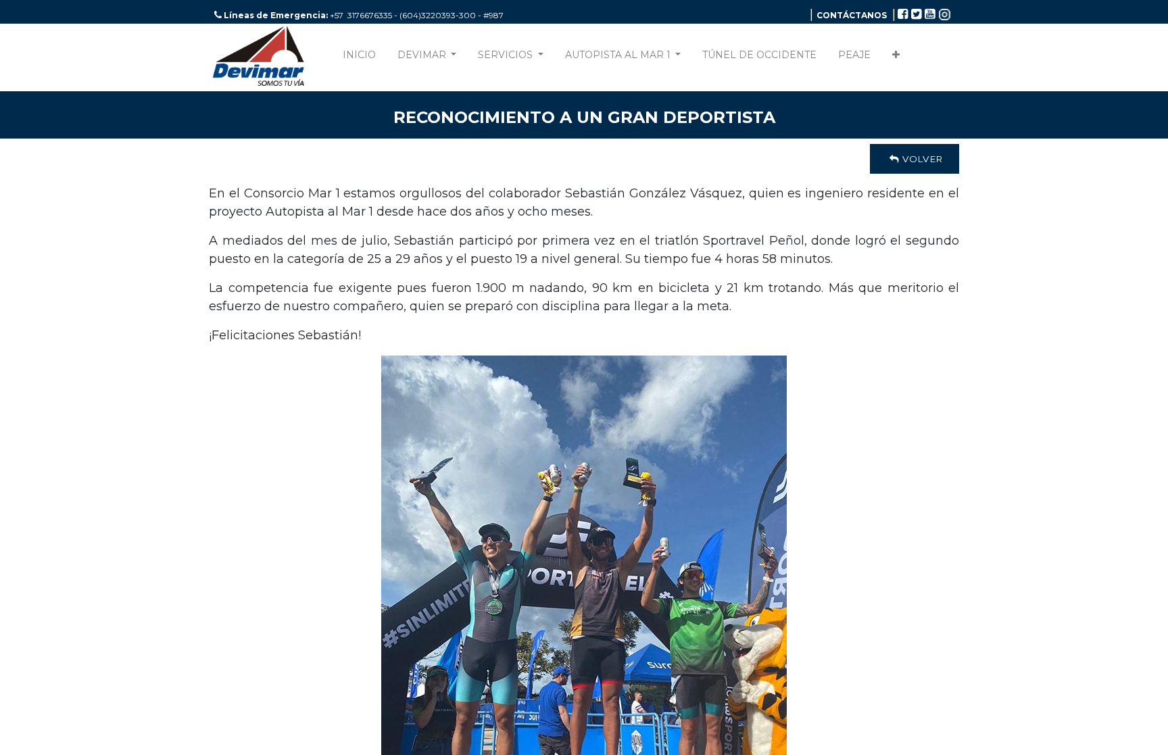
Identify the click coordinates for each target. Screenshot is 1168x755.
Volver (921, 158)
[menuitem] (359, 57)
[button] (896, 57)
